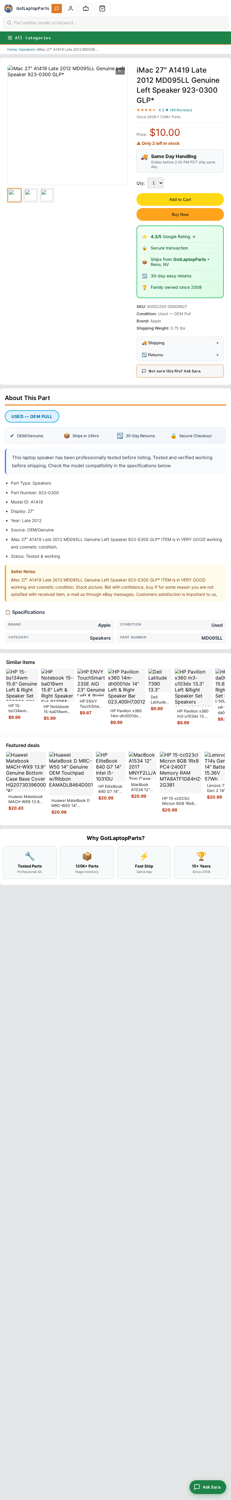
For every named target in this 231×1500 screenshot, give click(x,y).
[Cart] (102, 8)
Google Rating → (173, 236)
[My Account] (70, 8)
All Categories (33, 38)
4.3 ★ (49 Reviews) (175, 110)
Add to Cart (180, 199)
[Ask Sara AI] (56, 8)
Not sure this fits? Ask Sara (175, 371)
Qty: (141, 183)
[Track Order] (85, 8)
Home (12, 49)
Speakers (27, 49)
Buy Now (180, 214)
